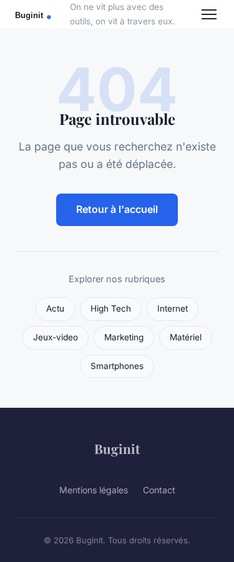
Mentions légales (93, 490)
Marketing (124, 337)
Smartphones (117, 366)
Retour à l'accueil (117, 209)
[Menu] (209, 14)
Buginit (117, 448)
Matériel (186, 337)
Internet (172, 308)
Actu (55, 308)
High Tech (110, 308)
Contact (159, 490)
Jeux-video (55, 337)
